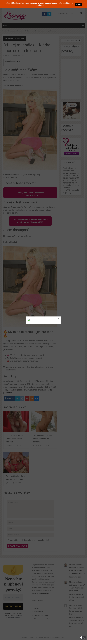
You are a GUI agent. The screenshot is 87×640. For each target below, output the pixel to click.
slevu (17, 3)
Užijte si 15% (10, 3)
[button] (83, 637)
